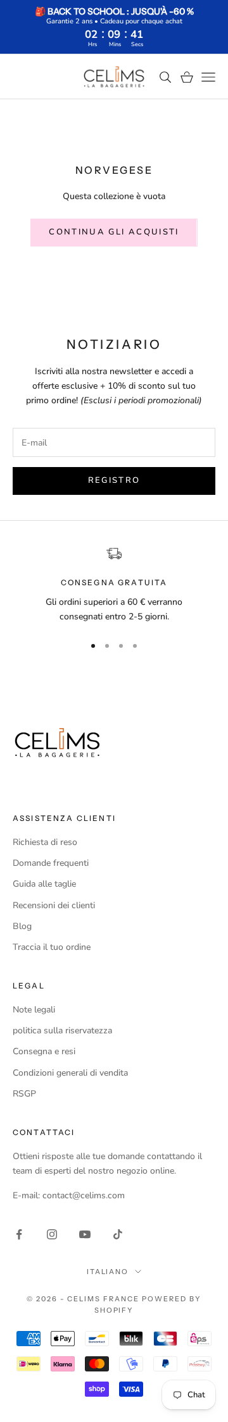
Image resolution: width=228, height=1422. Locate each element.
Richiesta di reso (45, 842)
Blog (22, 926)
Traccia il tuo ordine (52, 947)
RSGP (24, 1094)
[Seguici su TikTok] (117, 1234)
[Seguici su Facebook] (19, 1234)
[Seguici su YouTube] (85, 1234)
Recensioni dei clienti (54, 905)
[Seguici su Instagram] (52, 1234)
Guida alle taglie (44, 884)
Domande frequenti (51, 863)
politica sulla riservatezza (62, 1030)
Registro (114, 480)
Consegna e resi (44, 1051)
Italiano (108, 1271)
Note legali (34, 1010)
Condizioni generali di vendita (70, 1073)
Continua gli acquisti (114, 232)
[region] (114, 585)
